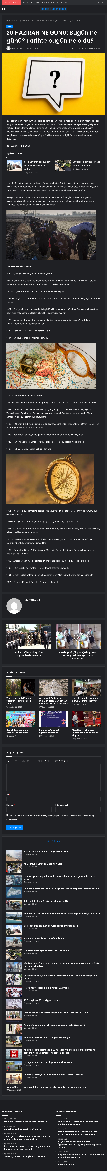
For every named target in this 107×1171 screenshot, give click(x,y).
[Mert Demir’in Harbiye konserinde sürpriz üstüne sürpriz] (86, 719)
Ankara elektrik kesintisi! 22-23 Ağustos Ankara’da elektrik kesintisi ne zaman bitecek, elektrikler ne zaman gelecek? (59, 1051)
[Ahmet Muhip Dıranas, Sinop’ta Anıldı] (14, 868)
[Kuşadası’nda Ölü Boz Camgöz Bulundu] (14, 942)
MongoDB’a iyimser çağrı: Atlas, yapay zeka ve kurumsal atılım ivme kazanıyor (46, 1087)
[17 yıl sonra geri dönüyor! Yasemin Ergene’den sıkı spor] (20, 687)
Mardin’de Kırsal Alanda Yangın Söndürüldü (46, 851)
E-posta (10, 805)
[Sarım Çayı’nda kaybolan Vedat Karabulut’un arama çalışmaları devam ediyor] (14, 880)
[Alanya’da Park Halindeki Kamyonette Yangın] (14, 1041)
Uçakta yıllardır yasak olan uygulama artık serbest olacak (53, 1074)
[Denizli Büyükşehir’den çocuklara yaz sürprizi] (20, 719)
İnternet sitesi (61, 805)
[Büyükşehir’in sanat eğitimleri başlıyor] (53, 719)
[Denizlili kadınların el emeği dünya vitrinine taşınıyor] (86, 687)
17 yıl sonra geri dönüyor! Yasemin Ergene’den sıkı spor (18, 701)
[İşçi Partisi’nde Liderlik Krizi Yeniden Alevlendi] (14, 992)
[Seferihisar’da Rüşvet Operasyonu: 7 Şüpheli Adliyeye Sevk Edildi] (14, 1016)
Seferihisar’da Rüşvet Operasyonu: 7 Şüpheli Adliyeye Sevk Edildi (56, 1012)
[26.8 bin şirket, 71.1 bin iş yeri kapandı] (14, 1004)
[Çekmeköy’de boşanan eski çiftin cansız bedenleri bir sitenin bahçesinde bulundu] (14, 979)
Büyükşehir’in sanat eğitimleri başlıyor (49, 731)
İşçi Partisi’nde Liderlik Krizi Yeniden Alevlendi (47, 988)
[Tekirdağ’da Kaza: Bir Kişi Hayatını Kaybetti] (14, 905)
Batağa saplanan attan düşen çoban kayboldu (48, 1062)
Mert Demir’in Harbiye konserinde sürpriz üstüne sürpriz (85, 733)
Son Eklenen (53, 841)
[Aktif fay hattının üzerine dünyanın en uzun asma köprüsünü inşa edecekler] (14, 917)
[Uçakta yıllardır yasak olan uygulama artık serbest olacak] (14, 1078)
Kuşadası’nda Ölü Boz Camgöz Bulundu (44, 938)
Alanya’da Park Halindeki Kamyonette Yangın (47, 1037)
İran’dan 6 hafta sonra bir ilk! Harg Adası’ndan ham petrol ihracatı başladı (61, 888)
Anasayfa (12, 20)
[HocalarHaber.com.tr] (53, 9)
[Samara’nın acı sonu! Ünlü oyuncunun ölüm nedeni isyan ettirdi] (14, 1029)
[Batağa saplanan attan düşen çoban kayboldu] (14, 1066)
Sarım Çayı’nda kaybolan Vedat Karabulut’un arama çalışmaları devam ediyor (55, 2)
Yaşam (21, 20)
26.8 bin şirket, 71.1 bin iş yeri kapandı (42, 1000)
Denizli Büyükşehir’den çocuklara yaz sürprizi (17, 731)
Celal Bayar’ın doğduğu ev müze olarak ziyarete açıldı (37, 166)
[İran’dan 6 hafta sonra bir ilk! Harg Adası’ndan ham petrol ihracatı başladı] (14, 892)
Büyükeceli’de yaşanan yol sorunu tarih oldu (46, 950)
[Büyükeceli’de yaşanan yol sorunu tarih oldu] (63, 165)
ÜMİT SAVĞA (16, 48)
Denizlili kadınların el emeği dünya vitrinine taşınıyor (86, 699)
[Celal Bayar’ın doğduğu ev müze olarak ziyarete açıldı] (14, 165)
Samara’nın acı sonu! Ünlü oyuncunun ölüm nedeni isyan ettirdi (56, 1025)
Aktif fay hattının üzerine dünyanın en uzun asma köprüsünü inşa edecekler (62, 913)
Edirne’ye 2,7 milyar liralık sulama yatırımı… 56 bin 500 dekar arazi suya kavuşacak (53, 701)
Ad (8, 794)
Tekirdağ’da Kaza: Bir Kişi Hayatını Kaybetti (46, 901)
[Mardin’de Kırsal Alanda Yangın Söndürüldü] (14, 855)
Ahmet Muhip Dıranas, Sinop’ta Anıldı (43, 864)
